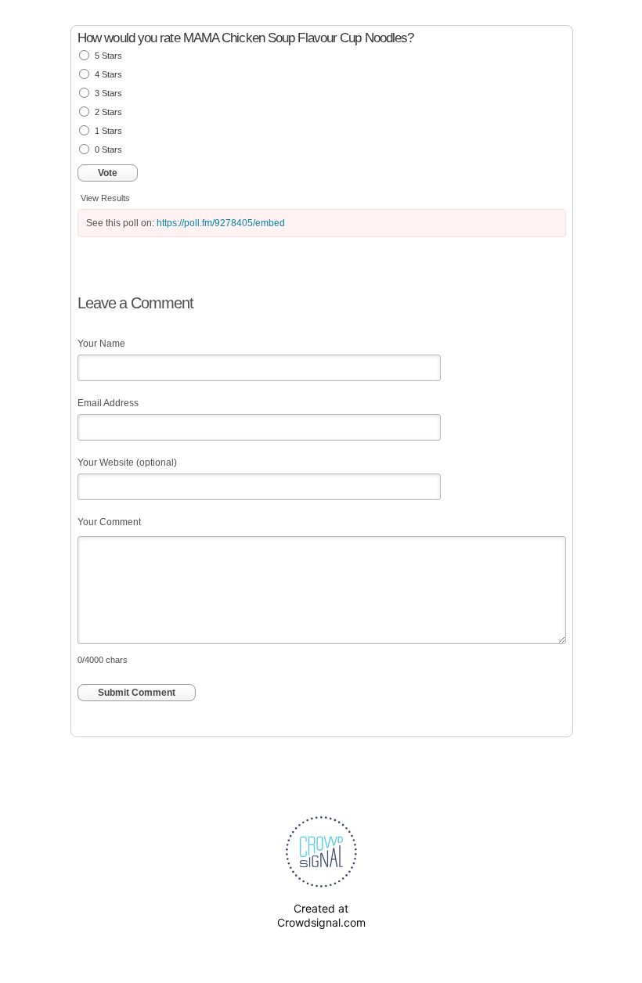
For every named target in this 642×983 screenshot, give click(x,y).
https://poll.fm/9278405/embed (221, 223)
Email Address (108, 403)
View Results (105, 198)
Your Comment (109, 522)
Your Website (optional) (127, 462)
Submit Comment (136, 692)
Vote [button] (107, 172)
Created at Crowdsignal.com (321, 915)
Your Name (101, 343)
